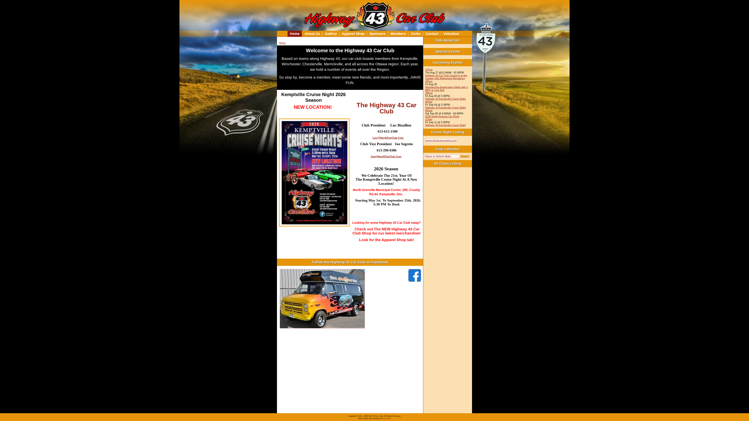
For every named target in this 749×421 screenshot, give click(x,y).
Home (295, 34)
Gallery (331, 34)
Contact (431, 34)
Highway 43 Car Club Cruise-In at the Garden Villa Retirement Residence (446, 77)
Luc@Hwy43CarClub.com (388, 137)
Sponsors (377, 34)
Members (398, 34)
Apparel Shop (353, 34)
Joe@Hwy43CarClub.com (386, 156)
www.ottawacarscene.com (441, 140)
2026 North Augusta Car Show (442, 116)
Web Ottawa (386, 418)
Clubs (416, 34)
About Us (312, 34)
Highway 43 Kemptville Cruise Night (445, 98)
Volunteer (451, 34)
